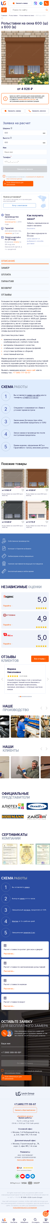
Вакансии (30, 1160)
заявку (27, 887)
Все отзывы (39, 659)
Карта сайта (21, 1160)
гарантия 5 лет (29, 932)
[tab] (25, 261)
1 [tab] (19, 696)
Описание (8, 261)
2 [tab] (20, 696)
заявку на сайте (33, 395)
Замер (5, 268)
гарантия (8, 233)
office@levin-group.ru (25, 1116)
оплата (16, 242)
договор (27, 910)
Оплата (6, 274)
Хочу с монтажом (19, 205)
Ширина (6, 128)
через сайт (31, 370)
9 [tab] (29, 696)
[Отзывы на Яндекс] (25, 1169)
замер (22, 898)
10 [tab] (31, 696)
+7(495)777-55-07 (30, 397)
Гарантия (7, 281)
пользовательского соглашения (25, 1208)
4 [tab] (23, 696)
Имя (4, 148)
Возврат (6, 288)
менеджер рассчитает (27, 99)
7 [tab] (27, 696)
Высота (6, 138)
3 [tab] (21, 696)
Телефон (7, 157)
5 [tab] (24, 696)
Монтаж (15, 921)
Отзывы (6, 294)
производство (10, 222)
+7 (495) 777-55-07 (21, 372)
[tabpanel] (25, 58)
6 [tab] (25, 696)
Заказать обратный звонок (25, 1110)
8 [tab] (28, 696)
